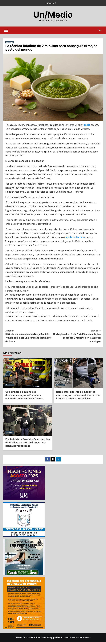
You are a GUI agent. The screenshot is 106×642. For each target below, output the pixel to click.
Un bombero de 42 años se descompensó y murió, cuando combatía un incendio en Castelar (24, 395)
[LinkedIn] (58, 459)
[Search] (99, 29)
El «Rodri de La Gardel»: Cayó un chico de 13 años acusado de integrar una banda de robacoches (27, 442)
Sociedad (9, 42)
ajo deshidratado (75, 237)
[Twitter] (53, 459)
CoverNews (69, 637)
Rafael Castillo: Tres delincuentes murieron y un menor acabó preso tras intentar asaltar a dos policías (78, 395)
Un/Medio (53, 15)
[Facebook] (47, 459)
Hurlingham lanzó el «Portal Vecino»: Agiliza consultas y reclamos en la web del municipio (77, 336)
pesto (87, 124)
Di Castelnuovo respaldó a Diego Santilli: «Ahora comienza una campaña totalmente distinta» (28, 336)
